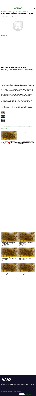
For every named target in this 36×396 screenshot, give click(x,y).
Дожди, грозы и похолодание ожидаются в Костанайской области (17, 119)
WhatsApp (11, 143)
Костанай (23, 126)
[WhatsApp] (6, 35)
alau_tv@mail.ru (6, 385)
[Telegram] (4, 35)
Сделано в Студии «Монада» (5, 392)
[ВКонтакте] (1, 35)
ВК (23, 141)
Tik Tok (2, 142)
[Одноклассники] (3, 35)
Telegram (15, 143)
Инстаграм (7, 142)
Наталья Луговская (4, 16)
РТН (6, 128)
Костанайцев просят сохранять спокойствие (14, 115)
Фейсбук (32, 141)
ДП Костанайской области (11, 126)
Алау (4, 126)
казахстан (19, 126)
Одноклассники (27, 141)
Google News (12, 141)
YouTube (6, 141)
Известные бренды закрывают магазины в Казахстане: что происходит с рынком (20, 111)
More (32, 137)
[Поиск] (34, 8)
